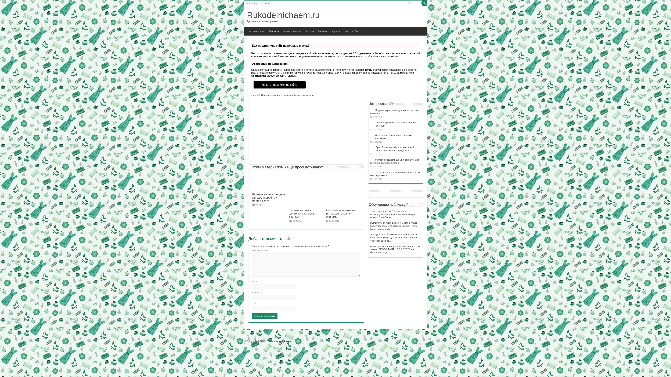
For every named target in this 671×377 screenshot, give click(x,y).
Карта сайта (252, 3)
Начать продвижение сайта (279, 84)
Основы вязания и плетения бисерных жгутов (287, 95)
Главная (266, 3)
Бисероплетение (256, 31)
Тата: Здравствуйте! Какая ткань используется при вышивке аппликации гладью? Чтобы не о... (393, 214)
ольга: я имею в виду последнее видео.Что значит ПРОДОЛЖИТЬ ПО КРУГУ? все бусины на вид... (395, 249)
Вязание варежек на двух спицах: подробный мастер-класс (268, 197)
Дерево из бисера (353, 31)
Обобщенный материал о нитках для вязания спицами (342, 213)
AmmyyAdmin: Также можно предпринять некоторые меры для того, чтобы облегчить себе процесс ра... (395, 237)
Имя (255, 281)
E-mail (256, 292)
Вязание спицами (292, 31)
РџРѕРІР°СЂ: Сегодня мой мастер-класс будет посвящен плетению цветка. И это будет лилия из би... (393, 225)
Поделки (335, 31)
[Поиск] (424, 3)
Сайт (255, 303)
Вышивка (274, 31)
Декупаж (309, 31)
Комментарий (260, 250)
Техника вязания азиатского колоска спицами (301, 213)
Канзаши (322, 31)
